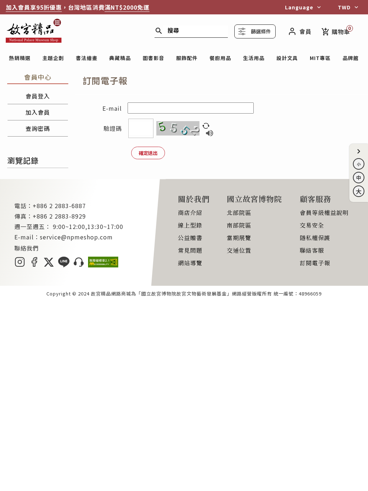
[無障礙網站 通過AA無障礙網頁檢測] (103, 265)
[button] (358, 151)
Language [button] (299, 7)
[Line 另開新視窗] (64, 265)
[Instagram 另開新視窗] (19, 265)
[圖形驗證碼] (177, 128)
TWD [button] (344, 7)
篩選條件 (261, 31)
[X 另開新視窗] (48, 265)
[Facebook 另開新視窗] (34, 265)
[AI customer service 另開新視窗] (78, 265)
